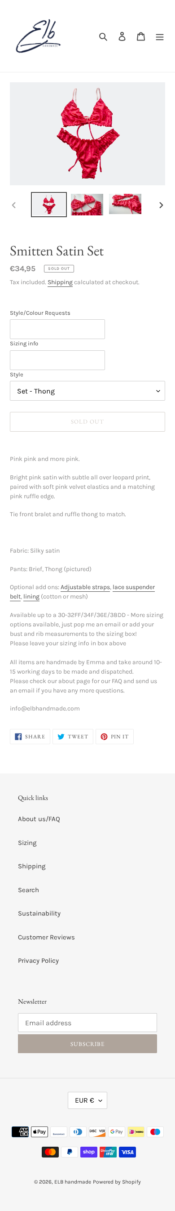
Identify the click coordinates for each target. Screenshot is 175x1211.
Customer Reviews (46, 937)
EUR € (84, 1100)
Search (28, 890)
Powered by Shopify (117, 1182)
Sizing (27, 843)
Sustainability (39, 913)
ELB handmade (72, 1182)
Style (16, 374)
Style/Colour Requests (40, 312)
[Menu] (159, 36)
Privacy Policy (38, 960)
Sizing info (24, 343)
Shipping (60, 282)
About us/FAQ (39, 819)
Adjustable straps (85, 587)
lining (31, 596)
